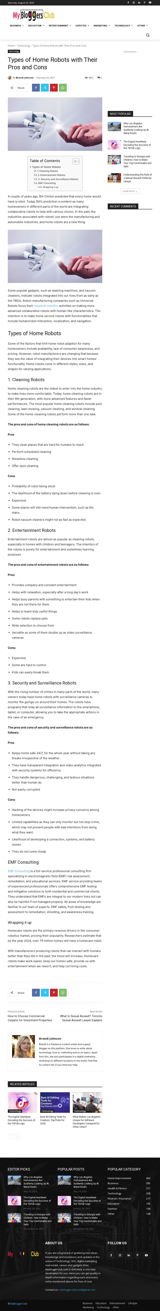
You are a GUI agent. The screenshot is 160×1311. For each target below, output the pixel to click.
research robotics (46, 306)
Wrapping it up (50, 187)
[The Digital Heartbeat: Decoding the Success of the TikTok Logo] (22, 1102)
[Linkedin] (139, 3)
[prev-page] (10, 1136)
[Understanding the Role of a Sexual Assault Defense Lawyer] (114, 178)
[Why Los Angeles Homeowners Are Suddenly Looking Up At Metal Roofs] (114, 126)
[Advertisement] (106, 14)
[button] (147, 35)
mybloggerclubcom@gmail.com (77, 1289)
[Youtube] (150, 3)
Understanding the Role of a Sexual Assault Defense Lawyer (138, 178)
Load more (129, 191)
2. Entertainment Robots (51, 175)
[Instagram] (134, 3)
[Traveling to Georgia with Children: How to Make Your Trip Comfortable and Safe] (114, 159)
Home (11, 45)
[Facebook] (128, 3)
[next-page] (16, 1136)
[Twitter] (45, 88)
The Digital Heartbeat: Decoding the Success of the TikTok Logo (21, 1120)
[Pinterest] (144, 3)
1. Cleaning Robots (47, 170)
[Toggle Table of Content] (74, 161)
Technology (23, 45)
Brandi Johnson (25, 77)
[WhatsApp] (63, 88)
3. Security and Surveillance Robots (58, 179)
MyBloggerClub (18, 1303)
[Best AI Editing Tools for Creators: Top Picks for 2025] (55, 1102)
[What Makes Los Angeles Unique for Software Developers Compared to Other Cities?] (87, 1102)
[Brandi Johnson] (10, 78)
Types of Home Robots (46, 166)
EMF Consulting (47, 183)
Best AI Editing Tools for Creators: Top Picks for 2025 (53, 1120)
